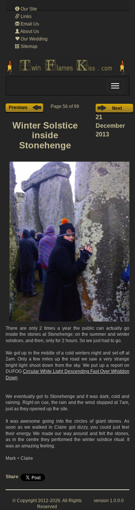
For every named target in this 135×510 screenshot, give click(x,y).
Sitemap (29, 46)
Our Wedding (34, 39)
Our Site (28, 9)
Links (26, 16)
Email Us (29, 24)
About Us (29, 31)
